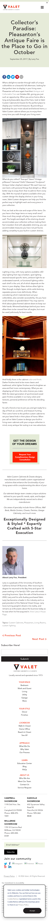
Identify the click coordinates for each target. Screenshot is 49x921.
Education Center (24, 763)
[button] (42, 7)
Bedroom (24, 685)
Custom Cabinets (16, 622)
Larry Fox (35, 59)
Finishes (24, 715)
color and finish (35, 379)
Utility (24, 694)
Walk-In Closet (25, 726)
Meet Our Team (24, 781)
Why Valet (24, 749)
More (24, 701)
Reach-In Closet (24, 732)
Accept (32, 911)
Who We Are (24, 778)
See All (24, 735)
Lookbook (24, 723)
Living (24, 691)
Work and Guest (24, 688)
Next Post (38, 639)
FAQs (24, 769)
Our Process (25, 752)
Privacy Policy (23, 905)
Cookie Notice (12, 899)
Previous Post (12, 635)
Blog (25, 766)
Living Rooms (40, 622)
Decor (24, 712)
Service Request (24, 787)
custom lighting (9, 625)
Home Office (24, 729)
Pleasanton (28, 622)
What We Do (24, 746)
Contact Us (24, 784)
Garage (24, 698)
